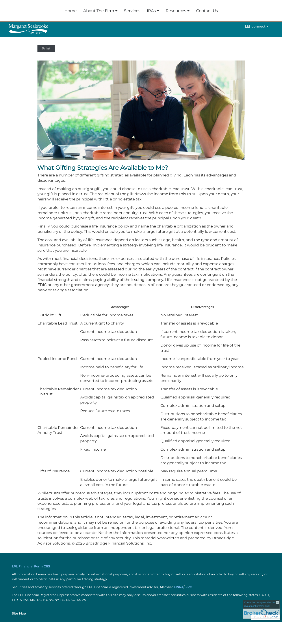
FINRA (179, 587)
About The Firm (98, 10)
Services (132, 10)
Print (46, 48)
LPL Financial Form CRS (31, 566)
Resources (176, 10)
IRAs (151, 10)
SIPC (188, 587)
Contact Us (207, 10)
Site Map (19, 613)
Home (70, 10)
